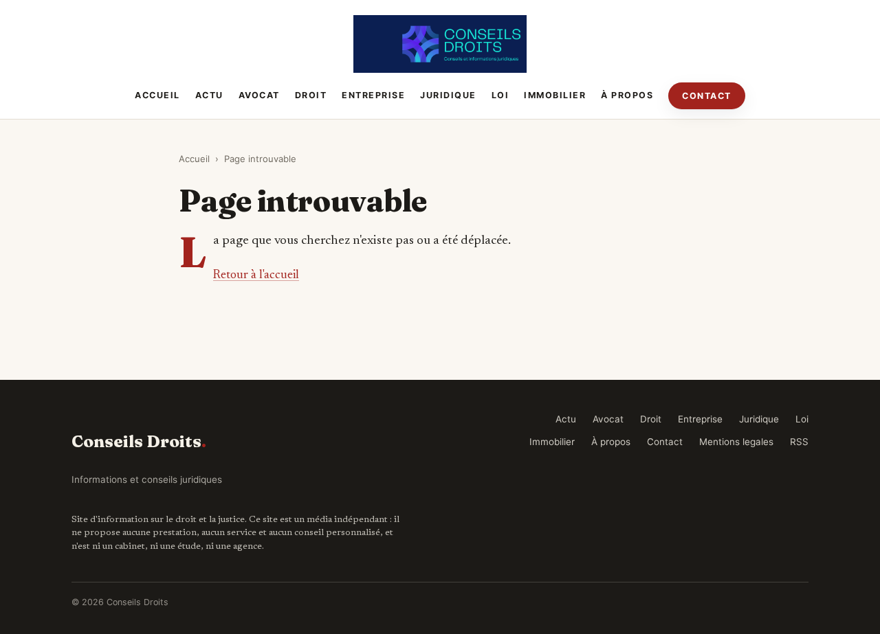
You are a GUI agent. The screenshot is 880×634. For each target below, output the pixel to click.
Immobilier (555, 95)
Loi (500, 95)
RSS (799, 441)
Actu (209, 95)
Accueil (157, 95)
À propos (627, 95)
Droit (311, 95)
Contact (707, 96)
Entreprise (373, 95)
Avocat (259, 95)
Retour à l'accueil (256, 275)
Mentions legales (736, 441)
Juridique (448, 95)
